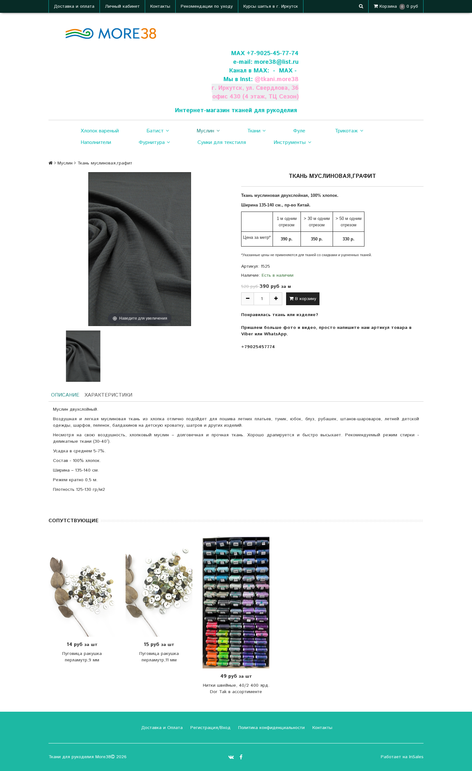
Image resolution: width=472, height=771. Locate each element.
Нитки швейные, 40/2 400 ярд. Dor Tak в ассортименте (236, 688)
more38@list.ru (276, 62)
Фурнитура (152, 142)
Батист (155, 131)
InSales (416, 757)
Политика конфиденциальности (271, 728)
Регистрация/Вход (210, 728)
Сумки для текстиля (221, 142)
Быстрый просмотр (85, 586)
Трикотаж (346, 131)
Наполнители (96, 142)
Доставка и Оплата (161, 728)
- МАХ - (285, 70)
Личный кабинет (122, 6)
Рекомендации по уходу (207, 6)
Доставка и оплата (74, 6)
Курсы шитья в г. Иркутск (270, 6)
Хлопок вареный (100, 131)
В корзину (304, 299)
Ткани (253, 131)
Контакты (160, 6)
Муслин (205, 131)
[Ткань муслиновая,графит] (83, 356)
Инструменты (290, 142)
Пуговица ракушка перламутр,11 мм (159, 656)
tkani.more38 (280, 79)
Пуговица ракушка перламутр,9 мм (82, 656)
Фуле (299, 131)
